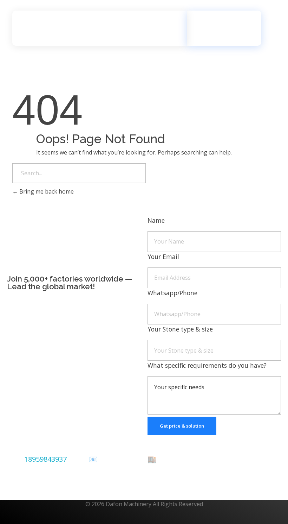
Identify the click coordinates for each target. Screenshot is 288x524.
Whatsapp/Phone (172, 293)
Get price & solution (182, 426)
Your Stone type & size (180, 329)
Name (156, 220)
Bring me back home (46, 191)
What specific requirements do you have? (207, 365)
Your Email (163, 256)
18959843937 (45, 459)
